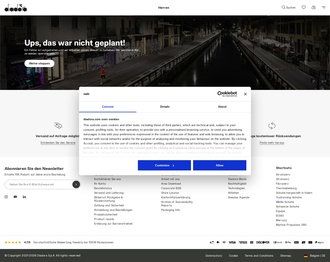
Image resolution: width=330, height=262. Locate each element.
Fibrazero (282, 183)
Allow (219, 165)
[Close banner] (245, 94)
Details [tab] (165, 106)
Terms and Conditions (259, 255)
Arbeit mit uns (170, 179)
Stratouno (282, 179)
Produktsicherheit (105, 214)
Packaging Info (170, 210)
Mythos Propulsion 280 (291, 224)
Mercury (281, 220)
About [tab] (222, 106)
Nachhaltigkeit (237, 183)
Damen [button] (163, 23)
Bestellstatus (103, 188)
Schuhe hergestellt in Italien (294, 192)
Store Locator (170, 192)
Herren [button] (163, 7)
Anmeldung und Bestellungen (113, 210)
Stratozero (283, 174)
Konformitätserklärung (175, 197)
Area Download (171, 183)
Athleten (233, 192)
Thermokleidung (286, 188)
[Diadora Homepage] (16, 7)
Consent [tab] (107, 106)
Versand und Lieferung (109, 192)
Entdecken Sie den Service (58, 142)
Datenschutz (213, 255)
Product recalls (104, 219)
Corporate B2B (171, 188)
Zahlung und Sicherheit (109, 205)
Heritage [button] (165, 68)
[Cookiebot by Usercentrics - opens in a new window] (220, 94)
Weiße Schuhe (285, 202)
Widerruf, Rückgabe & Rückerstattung (108, 199)
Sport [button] (162, 53)
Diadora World (237, 179)
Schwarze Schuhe (287, 206)
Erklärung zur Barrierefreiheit (113, 223)
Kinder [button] (163, 38)
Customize (162, 165)
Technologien (236, 188)
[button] (288, 7)
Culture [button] (164, 84)
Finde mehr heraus (272, 142)
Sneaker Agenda (239, 197)
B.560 (280, 215)
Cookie (233, 255)
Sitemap (285, 255)
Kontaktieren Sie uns (107, 179)
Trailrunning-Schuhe (289, 197)
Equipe (280, 211)
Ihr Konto (100, 183)
